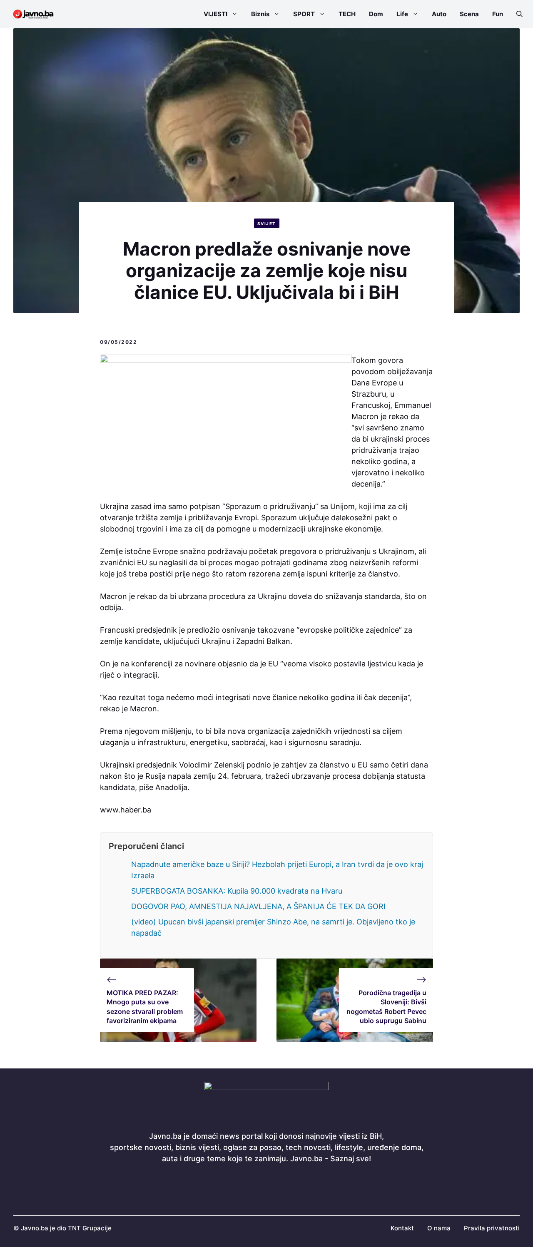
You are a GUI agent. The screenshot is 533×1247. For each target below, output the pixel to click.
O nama (439, 1228)
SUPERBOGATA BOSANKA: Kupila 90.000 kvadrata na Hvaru (236, 891)
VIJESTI (215, 14)
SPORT (304, 14)
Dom (376, 14)
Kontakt (402, 1228)
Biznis (260, 14)
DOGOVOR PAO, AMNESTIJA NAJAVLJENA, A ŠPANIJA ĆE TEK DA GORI (258, 906)
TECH (347, 14)
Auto (439, 14)
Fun (497, 14)
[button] (516, 14)
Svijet (266, 223)
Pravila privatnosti (492, 1228)
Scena (469, 14)
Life (402, 14)
